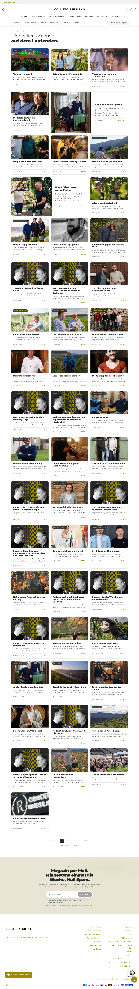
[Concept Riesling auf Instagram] (7, 985)
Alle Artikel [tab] (17, 22)
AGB (131, 934)
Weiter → (85, 841)
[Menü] (136, 970)
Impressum (128, 931)
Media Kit (129, 952)
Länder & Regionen (93, 934)
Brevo (79, 905)
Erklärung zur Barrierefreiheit (121, 963)
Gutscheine (128, 927)
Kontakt (130, 955)
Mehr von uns (95, 945)
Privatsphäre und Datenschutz (120, 942)
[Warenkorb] (136, 9)
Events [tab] (77, 22)
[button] (134, 979)
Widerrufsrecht (126, 938)
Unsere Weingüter (93, 931)
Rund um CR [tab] (66, 22)
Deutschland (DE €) (10, 2)
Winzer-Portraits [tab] (30, 22)
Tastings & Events (94, 938)
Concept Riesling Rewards (122, 959)
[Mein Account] (127, 9)
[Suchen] (131, 9)
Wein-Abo (97, 942)
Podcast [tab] (43, 22)
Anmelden (84, 894)
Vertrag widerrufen (125, 966)
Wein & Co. (96, 927)
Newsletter (96, 949)
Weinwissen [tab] (54, 22)
